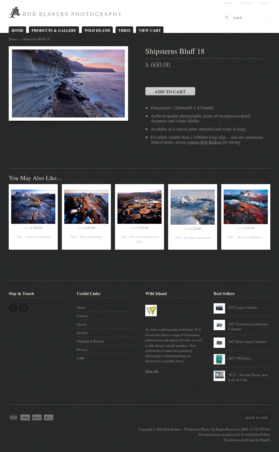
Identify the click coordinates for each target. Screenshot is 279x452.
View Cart (150, 30)
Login (265, 3)
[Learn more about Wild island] (158, 319)
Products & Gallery (54, 30)
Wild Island (97, 30)
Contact (247, 3)
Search (81, 324)
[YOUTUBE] (23, 307)
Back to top (256, 417)
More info (152, 371)
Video (124, 30)
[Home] (67, 14)
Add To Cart (170, 91)
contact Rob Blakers (204, 142)
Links (81, 357)
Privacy (82, 349)
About (228, 3)
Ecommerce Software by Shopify (247, 439)
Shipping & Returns (90, 341)
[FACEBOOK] (13, 307)
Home (17, 30)
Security (83, 332)
